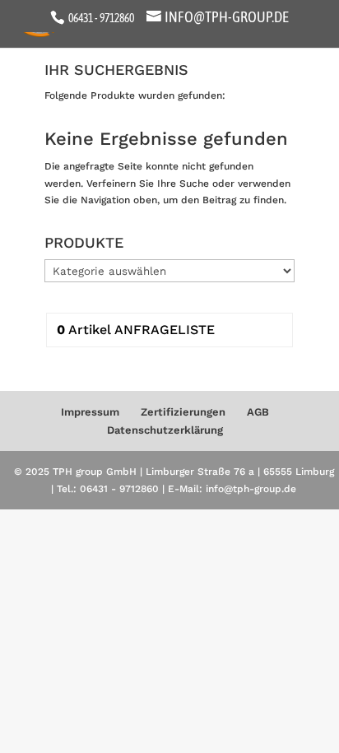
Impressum (90, 412)
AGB (258, 412)
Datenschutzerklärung (165, 430)
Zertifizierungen (183, 412)
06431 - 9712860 (100, 18)
